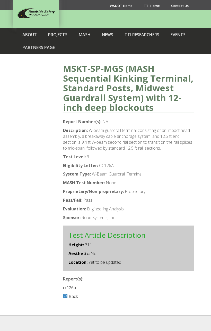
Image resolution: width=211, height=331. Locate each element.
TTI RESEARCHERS (142, 34)
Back (73, 296)
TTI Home (152, 5)
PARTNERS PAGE (38, 47)
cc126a (69, 287)
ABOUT (29, 34)
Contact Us (180, 5)
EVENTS (178, 34)
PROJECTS (57, 34)
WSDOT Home (121, 5)
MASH (85, 34)
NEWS (107, 34)
